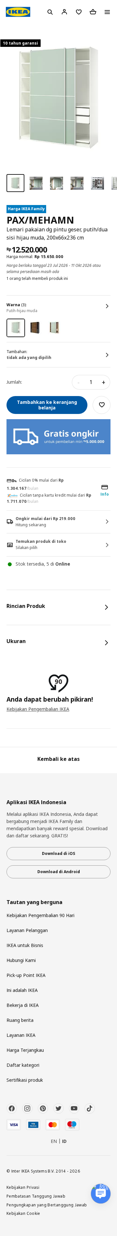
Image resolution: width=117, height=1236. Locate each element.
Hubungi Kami (21, 960)
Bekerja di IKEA (22, 1005)
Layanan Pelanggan (27, 930)
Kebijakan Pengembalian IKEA (37, 709)
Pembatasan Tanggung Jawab (35, 1196)
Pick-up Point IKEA (26, 975)
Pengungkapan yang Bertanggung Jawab (46, 1204)
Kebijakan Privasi (22, 1187)
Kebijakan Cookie (23, 1213)
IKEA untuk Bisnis (24, 945)
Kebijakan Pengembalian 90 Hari (40, 915)
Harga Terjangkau (25, 1050)
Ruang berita (19, 1020)
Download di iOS (58, 853)
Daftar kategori (22, 1065)
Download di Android (58, 871)
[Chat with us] (100, 1193)
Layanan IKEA (20, 1035)
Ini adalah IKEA (22, 990)
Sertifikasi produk (24, 1080)
